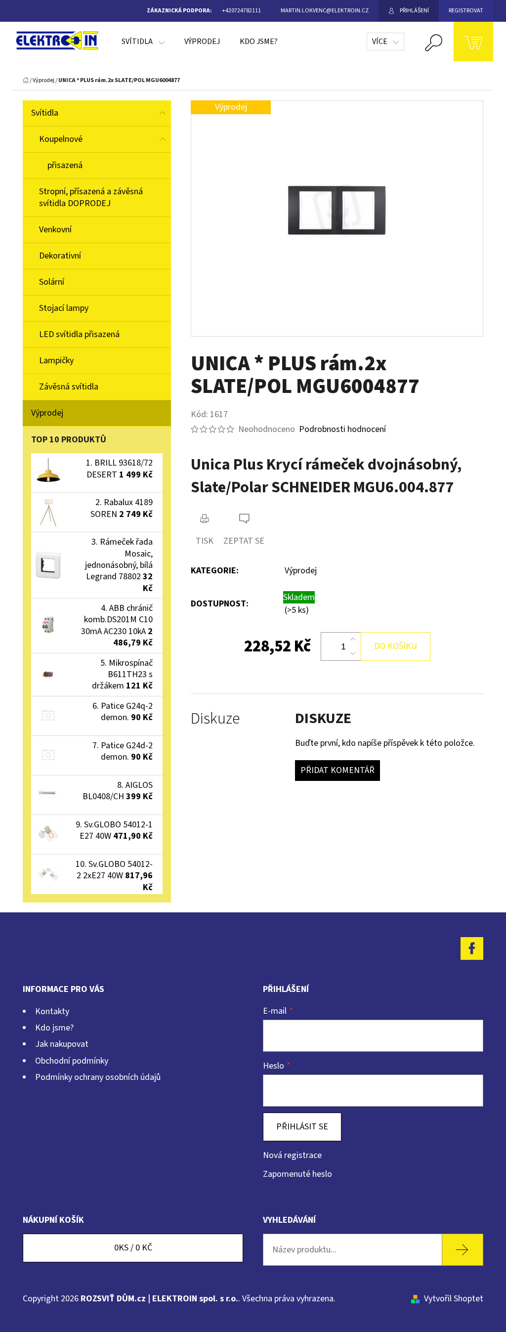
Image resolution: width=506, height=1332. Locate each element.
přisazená (65, 165)
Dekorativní (60, 256)
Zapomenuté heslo (297, 1174)
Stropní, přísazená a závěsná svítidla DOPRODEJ (91, 197)
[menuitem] (143, 41)
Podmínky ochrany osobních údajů (98, 1077)
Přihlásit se (302, 1126)
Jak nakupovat (61, 1044)
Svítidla (44, 113)
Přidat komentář (337, 770)
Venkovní (55, 229)
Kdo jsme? (54, 1028)
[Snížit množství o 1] (353, 653)
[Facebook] (472, 948)
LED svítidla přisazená (79, 334)
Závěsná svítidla (68, 387)
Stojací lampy (63, 308)
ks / (133, 1248)
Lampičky (56, 360)
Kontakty (52, 1011)
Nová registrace (292, 1155)
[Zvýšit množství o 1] (353, 639)
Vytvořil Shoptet (453, 1298)
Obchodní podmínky (71, 1061)
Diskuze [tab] (215, 719)
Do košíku (395, 646)
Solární (51, 282)
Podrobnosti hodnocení (342, 429)
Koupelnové (61, 139)
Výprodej (47, 413)
